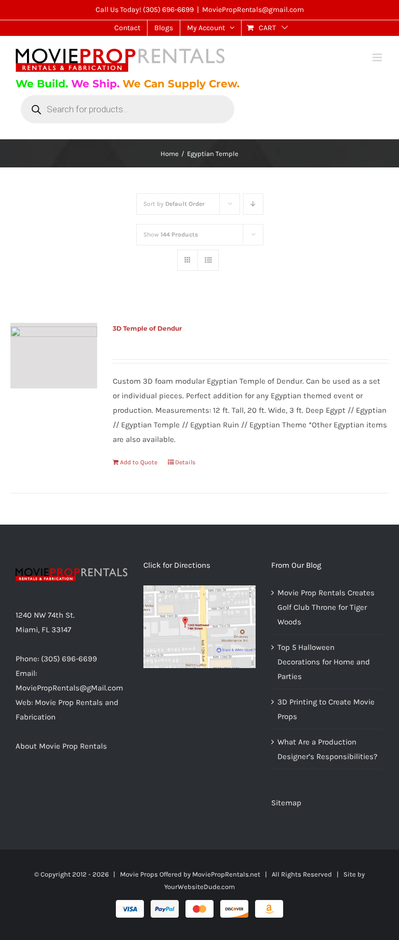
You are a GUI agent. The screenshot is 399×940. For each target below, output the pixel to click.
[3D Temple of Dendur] (53, 355)
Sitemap (286, 802)
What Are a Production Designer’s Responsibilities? (327, 749)
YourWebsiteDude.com (199, 887)
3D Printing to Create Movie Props (326, 709)
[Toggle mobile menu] (378, 57)
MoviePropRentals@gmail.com (253, 9)
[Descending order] (253, 204)
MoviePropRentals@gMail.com (69, 688)
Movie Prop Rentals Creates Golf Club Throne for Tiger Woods (326, 607)
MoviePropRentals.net (226, 874)
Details (185, 462)
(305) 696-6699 (168, 9)
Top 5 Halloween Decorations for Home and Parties (323, 662)
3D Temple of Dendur (147, 328)
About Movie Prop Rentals (61, 746)
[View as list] (208, 260)
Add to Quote (138, 462)
